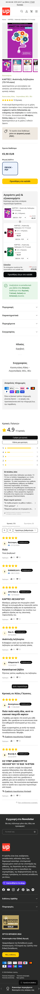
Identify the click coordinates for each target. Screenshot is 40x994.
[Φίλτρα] (10, 530)
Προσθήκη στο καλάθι (20, 181)
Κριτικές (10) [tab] (11, 523)
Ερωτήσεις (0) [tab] (29, 523)
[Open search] (4, 530)
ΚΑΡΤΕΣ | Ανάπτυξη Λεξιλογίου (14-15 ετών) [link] (22, 246)
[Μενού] (36, 11)
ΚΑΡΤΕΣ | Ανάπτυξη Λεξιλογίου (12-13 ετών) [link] (22, 227)
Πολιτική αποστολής (8, 978)
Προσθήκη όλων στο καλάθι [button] (20, 274)
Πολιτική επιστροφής (23, 976)
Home (4, 19)
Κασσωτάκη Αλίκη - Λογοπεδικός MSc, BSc (17, 96)
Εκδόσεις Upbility (12, 972)
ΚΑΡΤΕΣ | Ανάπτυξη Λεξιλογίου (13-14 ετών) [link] (23, 209)
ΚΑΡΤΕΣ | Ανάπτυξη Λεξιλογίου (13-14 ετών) (21, 19)
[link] (7, 213)
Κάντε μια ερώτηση (20, 442)
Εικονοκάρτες (7, 75)
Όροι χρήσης (20, 978)
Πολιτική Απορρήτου (8, 976)
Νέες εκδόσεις (10, 955)
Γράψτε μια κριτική (20, 437)
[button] (31, 11)
